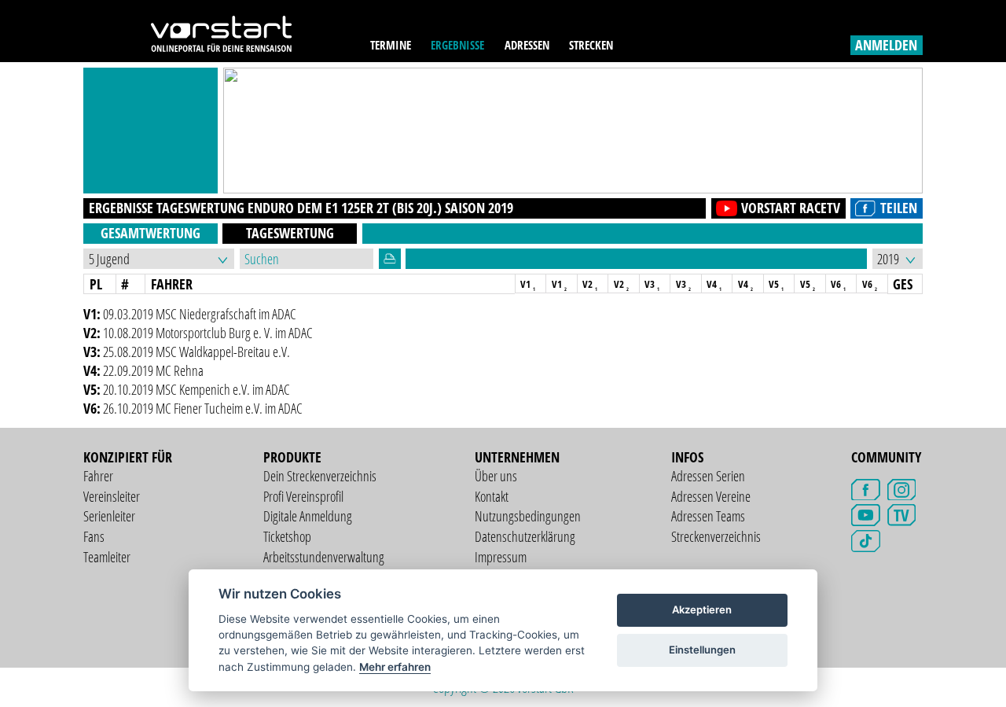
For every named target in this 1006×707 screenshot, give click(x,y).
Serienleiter (109, 515)
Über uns (496, 475)
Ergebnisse (457, 45)
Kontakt (492, 496)
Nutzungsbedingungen (528, 515)
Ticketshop (287, 536)
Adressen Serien (708, 475)
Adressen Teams (708, 515)
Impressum (501, 556)
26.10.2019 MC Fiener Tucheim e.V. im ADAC (203, 408)
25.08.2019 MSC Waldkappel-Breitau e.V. (196, 351)
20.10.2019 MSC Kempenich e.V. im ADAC (196, 389)
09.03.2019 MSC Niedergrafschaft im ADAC (199, 313)
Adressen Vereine (711, 496)
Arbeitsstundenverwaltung (323, 556)
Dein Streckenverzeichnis (319, 475)
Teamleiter (106, 556)
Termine (390, 45)
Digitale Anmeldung (307, 515)
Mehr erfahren (395, 667)
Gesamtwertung (150, 232)
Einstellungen (702, 649)
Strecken (591, 45)
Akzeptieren (702, 609)
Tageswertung (290, 232)
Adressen (527, 45)
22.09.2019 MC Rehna (153, 370)
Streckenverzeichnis (716, 536)
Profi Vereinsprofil (303, 496)
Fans (94, 536)
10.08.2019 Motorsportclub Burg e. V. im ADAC (208, 332)
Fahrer (98, 475)
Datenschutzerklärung (525, 536)
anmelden (886, 44)
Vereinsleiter (111, 496)
